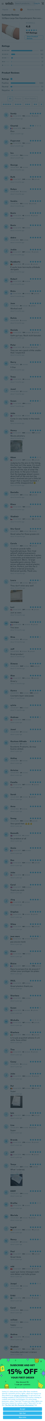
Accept (22, 1409)
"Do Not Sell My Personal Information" (19, 1405)
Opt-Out (22, 1413)
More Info (22, 1417)
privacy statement (21, 1395)
